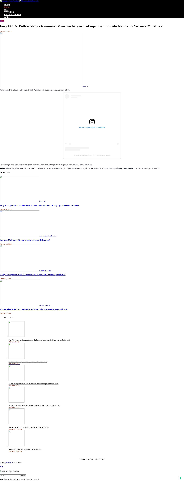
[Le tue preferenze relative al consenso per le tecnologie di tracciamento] (180, 478)
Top (1, 466)
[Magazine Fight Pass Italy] (19, 1)
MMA (2, 21)
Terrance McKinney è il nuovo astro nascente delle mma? (25, 240)
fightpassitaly (9, 462)
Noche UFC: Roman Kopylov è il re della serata (25, 449)
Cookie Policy (98, 459)
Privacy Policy (86, 459)
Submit (23, 475)
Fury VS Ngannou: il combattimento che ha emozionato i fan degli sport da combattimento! (40, 205)
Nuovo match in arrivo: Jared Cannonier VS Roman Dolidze (29, 427)
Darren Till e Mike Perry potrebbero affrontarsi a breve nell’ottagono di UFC (34, 309)
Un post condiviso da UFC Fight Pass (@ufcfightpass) (92, 155)
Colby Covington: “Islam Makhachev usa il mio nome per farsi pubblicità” (32, 275)
